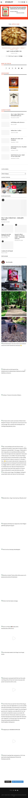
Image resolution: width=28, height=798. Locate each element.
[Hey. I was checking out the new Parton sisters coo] (14, 458)
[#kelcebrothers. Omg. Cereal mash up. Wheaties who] (14, 509)
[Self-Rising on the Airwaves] (5, 124)
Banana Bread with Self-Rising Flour (6, 235)
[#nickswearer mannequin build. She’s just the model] (14, 689)
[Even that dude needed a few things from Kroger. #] (14, 664)
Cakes (16, 49)
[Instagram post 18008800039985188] (14, 741)
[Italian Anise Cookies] (5, 132)
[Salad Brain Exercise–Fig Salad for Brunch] (5, 148)
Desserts (22, 47)
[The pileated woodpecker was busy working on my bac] (14, 329)
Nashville (12, 49)
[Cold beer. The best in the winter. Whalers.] (14, 406)
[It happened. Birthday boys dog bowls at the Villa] (14, 535)
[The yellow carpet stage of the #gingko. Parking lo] (14, 483)
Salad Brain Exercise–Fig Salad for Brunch (18, 147)
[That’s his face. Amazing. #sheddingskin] (14, 561)
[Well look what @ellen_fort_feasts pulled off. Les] (14, 278)
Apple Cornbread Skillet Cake (14, 51)
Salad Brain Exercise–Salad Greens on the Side (18, 155)
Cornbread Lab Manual (7, 251)
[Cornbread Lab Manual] (7, 245)
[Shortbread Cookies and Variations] (5, 140)
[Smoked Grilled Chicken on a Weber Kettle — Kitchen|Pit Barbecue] (21, 229)
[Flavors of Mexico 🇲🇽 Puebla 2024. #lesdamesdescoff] (14, 638)
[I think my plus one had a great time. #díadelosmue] (14, 381)
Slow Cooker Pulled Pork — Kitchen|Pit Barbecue (17, 114)
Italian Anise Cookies (16, 130)
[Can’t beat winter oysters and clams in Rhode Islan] (14, 432)
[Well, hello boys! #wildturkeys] (14, 303)
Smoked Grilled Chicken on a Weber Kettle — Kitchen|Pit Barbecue (20, 236)
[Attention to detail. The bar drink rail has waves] (14, 586)
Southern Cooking (15, 47)
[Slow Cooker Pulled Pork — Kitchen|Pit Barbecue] (5, 116)
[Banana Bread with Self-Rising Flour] (7, 229)
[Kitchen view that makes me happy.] (14, 612)
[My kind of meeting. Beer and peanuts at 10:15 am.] (14, 766)
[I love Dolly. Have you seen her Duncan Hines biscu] (14, 715)
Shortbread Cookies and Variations (17, 139)
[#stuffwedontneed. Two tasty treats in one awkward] (14, 355)
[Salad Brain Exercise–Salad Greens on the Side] (5, 157)
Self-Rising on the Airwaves (17, 122)
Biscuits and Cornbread (6, 47)
